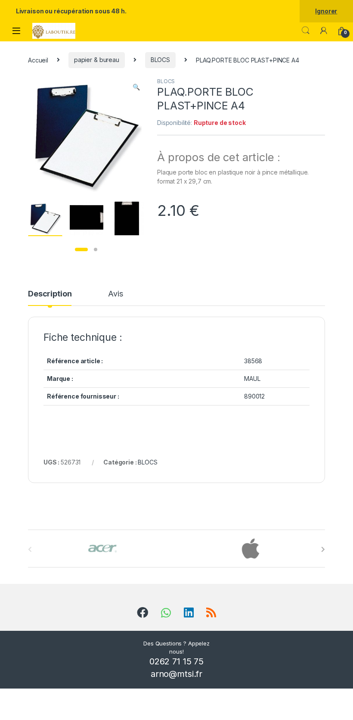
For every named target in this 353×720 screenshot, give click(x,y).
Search (305, 30)
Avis (115, 294)
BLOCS (160, 59)
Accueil (38, 59)
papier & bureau (96, 59)
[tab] (49, 297)
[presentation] (323, 549)
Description (49, 294)
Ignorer (326, 11)
